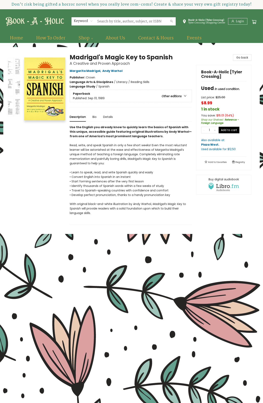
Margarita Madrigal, (86, 71)
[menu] (131, 38)
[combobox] (83, 21)
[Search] (171, 21)
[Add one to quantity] (214, 130)
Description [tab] (78, 117)
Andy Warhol (112, 71)
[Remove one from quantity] (203, 130)
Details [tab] (108, 117)
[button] (204, 22)
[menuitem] (16, 38)
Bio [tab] (94, 117)
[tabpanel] (131, 175)
